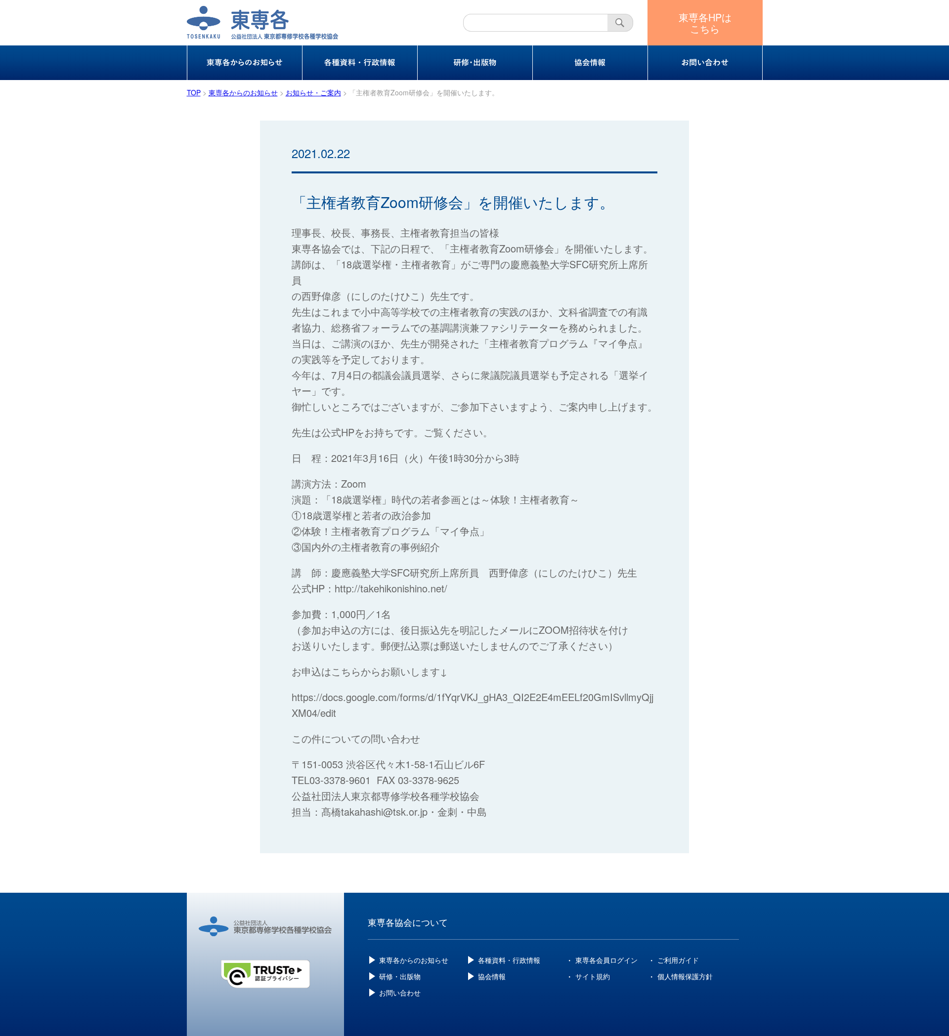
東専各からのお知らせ (413, 960)
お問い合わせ (400, 992)
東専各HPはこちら (705, 23)
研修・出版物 (400, 976)
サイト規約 (592, 976)
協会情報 (492, 976)
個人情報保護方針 (685, 976)
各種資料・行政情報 (509, 960)
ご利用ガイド (678, 960)
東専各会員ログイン (606, 960)
